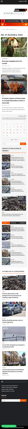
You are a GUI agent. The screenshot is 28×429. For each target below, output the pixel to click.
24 (7, 132)
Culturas (12, 179)
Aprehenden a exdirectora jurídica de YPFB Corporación (17, 262)
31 (7, 135)
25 (10, 132)
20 (17, 130)
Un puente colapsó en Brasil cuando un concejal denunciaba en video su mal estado (13, 100)
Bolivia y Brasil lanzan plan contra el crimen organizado (17, 237)
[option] (14, 158)
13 (17, 127)
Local (12, 172)
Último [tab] (5, 222)
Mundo (3, 95)
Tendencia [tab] (22, 222)
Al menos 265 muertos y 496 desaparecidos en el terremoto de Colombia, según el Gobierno (18, 159)
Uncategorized (4, 58)
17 (7, 130)
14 (20, 127)
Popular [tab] (14, 222)
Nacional (12, 164)
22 (24, 130)
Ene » (16, 139)
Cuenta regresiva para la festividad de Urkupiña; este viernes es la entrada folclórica (18, 182)
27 (17, 132)
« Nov (12, 139)
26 (14, 132)
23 (3, 132)
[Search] (24, 24)
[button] (8, 426)
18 (10, 130)
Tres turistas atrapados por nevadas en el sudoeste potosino (18, 245)
